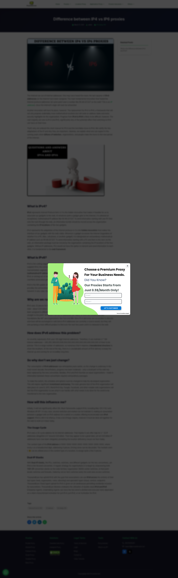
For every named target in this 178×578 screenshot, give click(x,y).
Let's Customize (111, 308)
